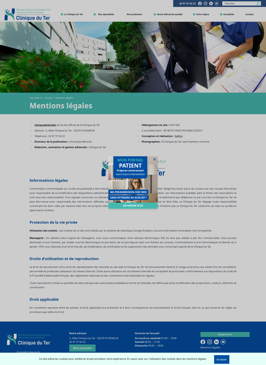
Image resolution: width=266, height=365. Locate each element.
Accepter (222, 359)
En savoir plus (133, 205)
